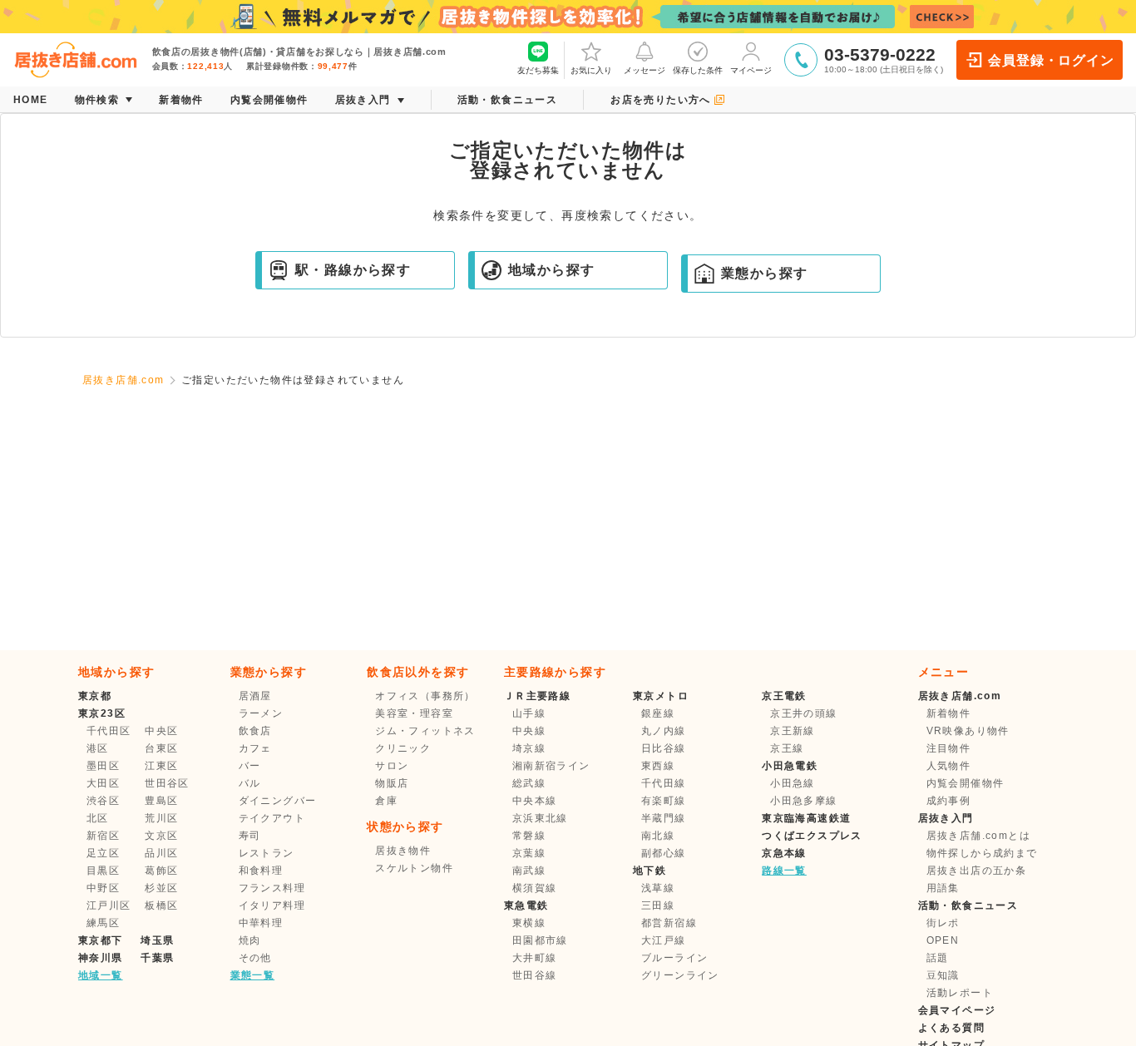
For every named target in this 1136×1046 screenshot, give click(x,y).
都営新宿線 (669, 923)
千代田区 (108, 731)
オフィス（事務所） (425, 696)
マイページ (751, 70)
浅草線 (657, 888)
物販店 (391, 783)
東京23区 (102, 713)
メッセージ (644, 70)
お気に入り (591, 70)
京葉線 (529, 853)
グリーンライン (680, 975)
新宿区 (103, 835)
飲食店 (255, 731)
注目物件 (948, 748)
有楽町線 (663, 801)
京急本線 (784, 853)
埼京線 (529, 748)
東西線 (657, 766)
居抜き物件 (403, 850)
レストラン (266, 853)
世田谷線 (534, 975)
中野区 (103, 888)
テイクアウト (272, 818)
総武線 (529, 783)
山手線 (529, 713)
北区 (97, 818)
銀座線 (657, 713)
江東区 (161, 766)
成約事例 (948, 801)
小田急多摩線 (803, 801)
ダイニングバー (278, 801)
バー (250, 766)
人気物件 (948, 766)
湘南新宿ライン (551, 766)
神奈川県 (100, 958)
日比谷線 (663, 748)
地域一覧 (100, 975)
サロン (391, 766)
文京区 (161, 835)
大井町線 (534, 958)
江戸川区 (108, 905)
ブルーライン (674, 958)
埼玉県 (157, 940)
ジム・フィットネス (425, 731)
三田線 (657, 905)
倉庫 (386, 801)
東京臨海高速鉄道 (806, 818)
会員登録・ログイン (1051, 60)
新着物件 (948, 713)
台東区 (161, 748)
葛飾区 (161, 870)
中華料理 (261, 923)
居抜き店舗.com (123, 380)
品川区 (161, 853)
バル (250, 783)
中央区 (161, 731)
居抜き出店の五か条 (976, 870)
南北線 (657, 835)
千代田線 (663, 783)
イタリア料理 (272, 905)
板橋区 (161, 905)
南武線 (529, 870)
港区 (97, 748)
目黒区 (103, 870)
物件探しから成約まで (982, 853)
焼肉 (250, 940)
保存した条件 (698, 70)
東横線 (529, 923)
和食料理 (261, 870)
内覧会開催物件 (965, 783)
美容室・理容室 (414, 713)
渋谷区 (103, 801)
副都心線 (663, 853)
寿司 (250, 835)
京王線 (786, 748)
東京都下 (100, 940)
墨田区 (103, 766)
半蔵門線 (663, 818)
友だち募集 (538, 70)
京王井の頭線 (803, 713)
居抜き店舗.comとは (978, 835)
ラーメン (261, 713)
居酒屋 (255, 696)
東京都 (94, 696)
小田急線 (792, 783)
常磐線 (529, 835)
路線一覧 (784, 870)
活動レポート (959, 993)
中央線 (529, 731)
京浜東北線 (540, 818)
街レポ (943, 923)
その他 (255, 958)
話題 (937, 958)
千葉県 (157, 958)
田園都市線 (540, 940)
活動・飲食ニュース (968, 905)
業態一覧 (252, 975)
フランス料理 (272, 888)
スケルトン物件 (414, 868)
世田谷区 (167, 783)
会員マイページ (957, 1010)
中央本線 (534, 801)
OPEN (943, 940)
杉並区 (161, 888)
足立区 (103, 853)
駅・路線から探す (353, 270)
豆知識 (943, 975)
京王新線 (792, 731)
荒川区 (161, 818)
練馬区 (103, 923)
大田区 (103, 783)
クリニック (403, 748)
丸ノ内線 (663, 731)
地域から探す (551, 270)
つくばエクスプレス (812, 835)
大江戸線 (663, 940)
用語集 (943, 888)
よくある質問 (951, 1028)
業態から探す (764, 273)
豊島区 (161, 801)
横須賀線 (534, 888)
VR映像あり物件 (968, 731)
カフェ (255, 748)
